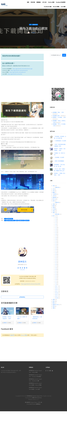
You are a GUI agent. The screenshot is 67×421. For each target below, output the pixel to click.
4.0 (55, 254)
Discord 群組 (56, 6)
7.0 (55, 284)
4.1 (55, 256)
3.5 (55, 247)
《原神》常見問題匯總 (59, 161)
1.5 (55, 219)
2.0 (55, 224)
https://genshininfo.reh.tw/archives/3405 (30, 284)
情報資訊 (54, 197)
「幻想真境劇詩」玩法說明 (60, 140)
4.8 (55, 267)
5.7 (55, 281)
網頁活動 (57, 214)
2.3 (55, 229)
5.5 (55, 277)
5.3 (55, 274)
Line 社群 (63, 6)
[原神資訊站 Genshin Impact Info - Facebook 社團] (48, 370)
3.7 (55, 251)
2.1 (55, 226)
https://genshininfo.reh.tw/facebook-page (22, 68)
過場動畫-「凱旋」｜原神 (58, 112)
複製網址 (23, 297)
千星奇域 (54, 194)
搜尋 (64, 55)
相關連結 (38, 2)
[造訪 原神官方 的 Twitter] (22, 268)
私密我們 (12, 335)
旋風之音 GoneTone (37, 397)
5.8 (55, 282)
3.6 (55, 249)
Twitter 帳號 (51, 2)
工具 (54, 195)
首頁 (28, 2)
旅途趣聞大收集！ (56, 115)
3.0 (55, 239)
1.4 (55, 217)
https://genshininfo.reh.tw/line (15, 74)
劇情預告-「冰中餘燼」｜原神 (59, 117)
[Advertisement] (22, 89)
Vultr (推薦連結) (37, 404)
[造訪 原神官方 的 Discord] (27, 268)
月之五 (56, 292)
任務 (54, 185)
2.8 (55, 237)
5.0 (55, 269)
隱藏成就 (57, 202)
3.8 (55, 252)
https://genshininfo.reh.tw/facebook (19, 70)
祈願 (54, 299)
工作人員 (44, 2)
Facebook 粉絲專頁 (60, 2)
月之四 (56, 298)
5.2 (55, 272)
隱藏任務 (57, 187)
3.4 (55, 246)
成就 (54, 200)
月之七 (56, 288)
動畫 (54, 192)
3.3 (55, 244)
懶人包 (54, 199)
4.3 (55, 259)
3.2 (55, 242)
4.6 (55, 264)
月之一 (56, 286)
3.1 (55, 241)
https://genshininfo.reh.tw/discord (17, 72)
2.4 (55, 231)
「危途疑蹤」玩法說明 (59, 157)
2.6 (55, 234)
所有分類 (33, 2)
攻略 (54, 204)
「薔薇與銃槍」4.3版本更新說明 (37, 317)
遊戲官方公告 (55, 304)
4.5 (55, 262)
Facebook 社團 (47, 6)
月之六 (56, 296)
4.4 (55, 261)
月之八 (56, 294)
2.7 (55, 236)
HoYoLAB (22, 269)
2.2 (55, 227)
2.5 (55, 232)
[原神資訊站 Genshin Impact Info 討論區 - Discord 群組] (50, 370)
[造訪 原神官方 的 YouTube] (24, 268)
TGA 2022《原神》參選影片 (22, 317)
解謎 (54, 303)
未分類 (54, 209)
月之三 (56, 289)
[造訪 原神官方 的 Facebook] (20, 268)
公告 (54, 189)
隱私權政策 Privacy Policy (31, 402)
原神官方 (33, 32)
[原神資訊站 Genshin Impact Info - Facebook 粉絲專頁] (46, 370)
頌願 (54, 308)
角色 (54, 301)
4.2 (55, 257)
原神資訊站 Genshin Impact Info (34, 396)
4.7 (55, 266)
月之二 (56, 291)
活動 (54, 212)
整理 (54, 205)
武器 (54, 210)
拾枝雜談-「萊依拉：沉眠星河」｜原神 (7, 317)
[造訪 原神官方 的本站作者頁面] (29, 32)
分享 (54, 190)
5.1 (55, 271)
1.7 (55, 222)
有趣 (54, 207)
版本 (54, 215)
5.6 (55, 279)
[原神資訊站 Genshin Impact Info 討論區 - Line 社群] (58, 94)
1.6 (55, 221)
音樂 (54, 306)
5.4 (55, 276)
